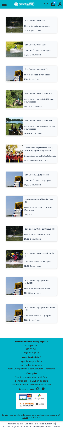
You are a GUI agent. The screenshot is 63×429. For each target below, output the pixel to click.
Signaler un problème (31, 361)
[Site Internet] (37, 389)
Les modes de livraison (31, 365)
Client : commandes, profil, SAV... (31, 377)
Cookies (56, 426)
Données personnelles (41, 426)
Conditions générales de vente (17, 426)
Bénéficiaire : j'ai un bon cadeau (31, 380)
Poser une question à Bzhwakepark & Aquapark (31, 368)
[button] (4, 4)
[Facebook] (43, 389)
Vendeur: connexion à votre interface (31, 384)
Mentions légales (15, 424)
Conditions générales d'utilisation (40, 424)
